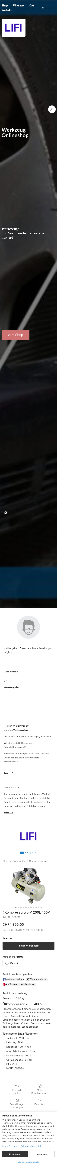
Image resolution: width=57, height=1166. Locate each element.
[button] (13, 963)
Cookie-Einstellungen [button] (28, 1162)
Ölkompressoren (38, 861)
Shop (5, 861)
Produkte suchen (17, 1092)
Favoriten (39, 1104)
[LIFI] (28, 836)
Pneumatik (19, 861)
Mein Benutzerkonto (39, 1092)
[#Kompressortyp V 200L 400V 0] (28, 885)
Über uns (18, 5)
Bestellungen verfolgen (17, 1106)
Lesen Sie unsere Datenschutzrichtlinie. (22, 1146)
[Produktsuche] (52, 109)
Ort (31, 5)
